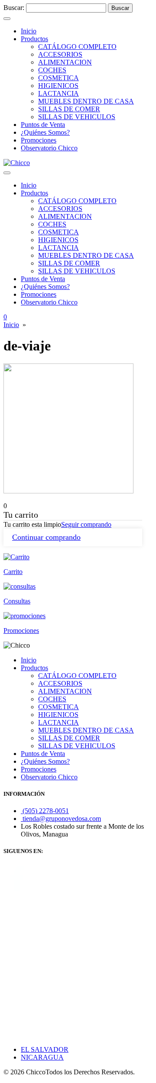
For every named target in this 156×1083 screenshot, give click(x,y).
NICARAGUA (42, 1057)
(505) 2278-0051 (45, 810)
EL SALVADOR (44, 1049)
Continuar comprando (46, 537)
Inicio (11, 324)
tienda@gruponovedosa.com (61, 818)
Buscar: (13, 7)
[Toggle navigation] (6, 18)
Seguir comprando (86, 524)
